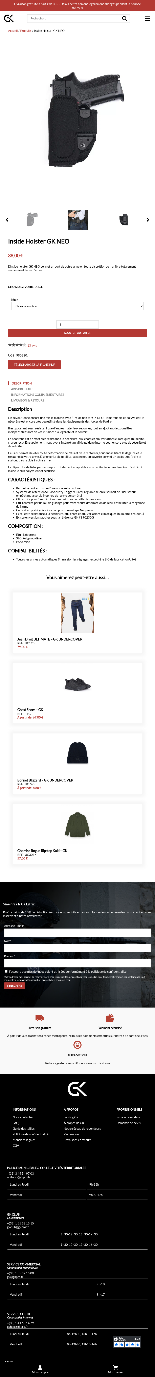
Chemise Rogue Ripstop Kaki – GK (42, 851)
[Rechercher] (124, 18)
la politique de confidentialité (107, 971)
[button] (147, 18)
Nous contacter (23, 1117)
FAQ (16, 1123)
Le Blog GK (71, 1117)
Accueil (13, 30)
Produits (25, 30)
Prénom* (9, 956)
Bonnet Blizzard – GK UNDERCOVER (45, 780)
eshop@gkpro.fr (17, 1326)
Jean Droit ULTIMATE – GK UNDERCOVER (49, 639)
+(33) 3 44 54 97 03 (20, 1173)
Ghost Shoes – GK (30, 710)
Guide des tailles (24, 1128)
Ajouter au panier (77, 332)
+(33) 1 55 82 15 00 (20, 1273)
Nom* (7, 941)
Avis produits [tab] (22, 389)
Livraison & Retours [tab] (27, 400)
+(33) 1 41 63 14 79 (20, 1323)
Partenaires (72, 1134)
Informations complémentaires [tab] (37, 394)
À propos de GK (74, 1123)
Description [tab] (22, 383)
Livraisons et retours (77, 1140)
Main (14, 299)
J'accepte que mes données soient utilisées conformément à (67, 971)
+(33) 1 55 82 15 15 (20, 1223)
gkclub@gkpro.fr (18, 1227)
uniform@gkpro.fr (18, 1177)
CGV (16, 1145)
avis (32, 345)
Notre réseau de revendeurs (82, 1128)
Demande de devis (128, 1123)
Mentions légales (24, 1140)
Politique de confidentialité (30, 1134)
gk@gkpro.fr (15, 1277)
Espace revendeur (128, 1117)
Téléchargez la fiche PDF (34, 364)
